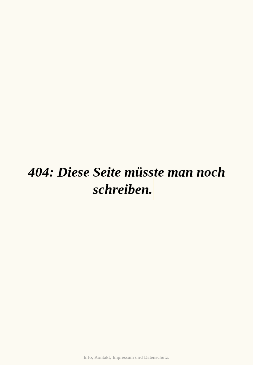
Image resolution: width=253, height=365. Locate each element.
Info (88, 357)
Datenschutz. (156, 357)
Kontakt (102, 357)
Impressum (123, 357)
